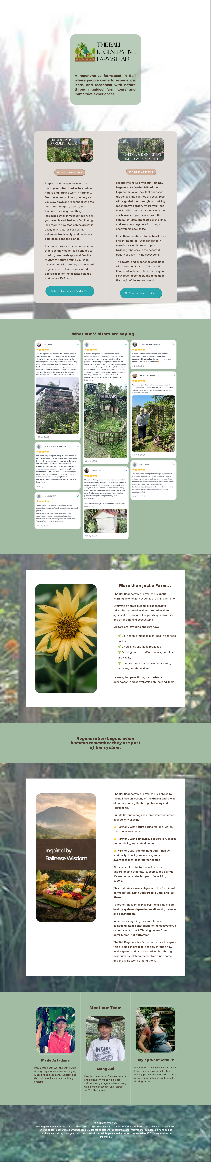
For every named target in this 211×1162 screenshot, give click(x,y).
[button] (69, 172)
